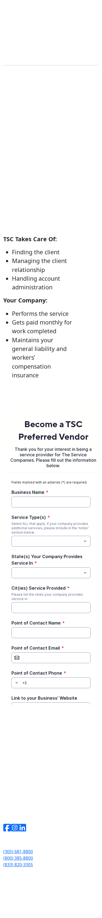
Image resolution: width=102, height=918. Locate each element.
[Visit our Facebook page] (7, 828)
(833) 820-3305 (18, 865)
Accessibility (14, 895)
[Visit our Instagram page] (14, 828)
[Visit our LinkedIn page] (22, 828)
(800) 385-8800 (18, 858)
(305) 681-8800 (18, 852)
